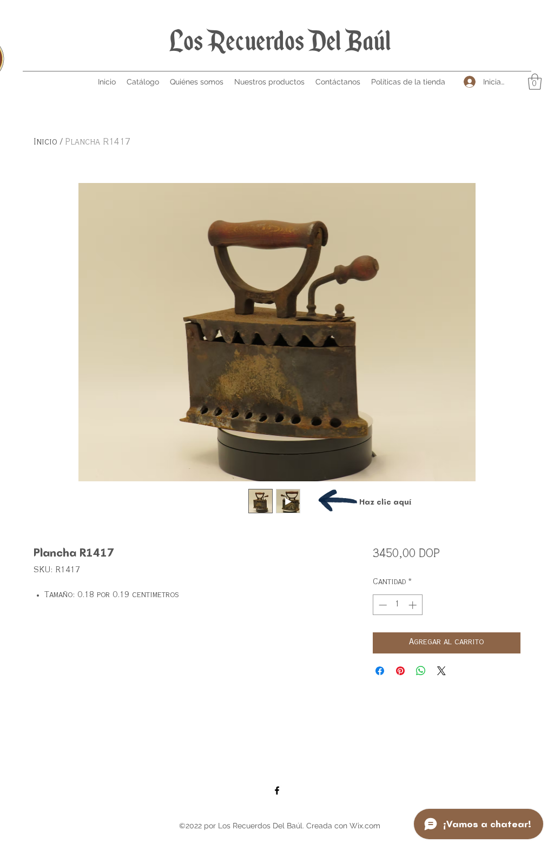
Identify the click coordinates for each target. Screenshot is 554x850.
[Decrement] (381, 605)
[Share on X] (441, 670)
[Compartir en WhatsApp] (420, 670)
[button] (535, 82)
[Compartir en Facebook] (379, 670)
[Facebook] (277, 790)
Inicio (45, 142)
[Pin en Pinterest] (400, 670)
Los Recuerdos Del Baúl (280, 41)
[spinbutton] (397, 605)
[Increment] (413, 605)
